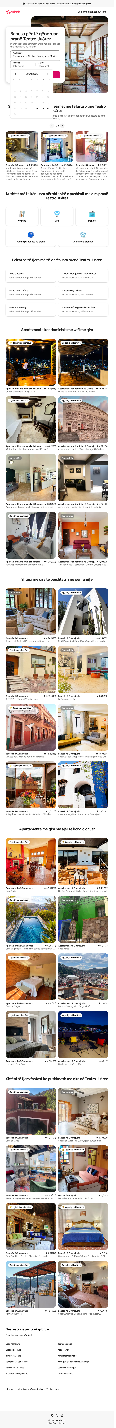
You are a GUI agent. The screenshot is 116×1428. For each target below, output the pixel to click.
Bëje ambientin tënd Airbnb (92, 11)
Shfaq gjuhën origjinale (80, 3)
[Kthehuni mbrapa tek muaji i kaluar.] (15, 74)
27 (31, 108)
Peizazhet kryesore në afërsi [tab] (19, 1335)
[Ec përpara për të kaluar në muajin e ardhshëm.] (48, 74)
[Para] (62, 125)
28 (37, 108)
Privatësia (52, 1423)
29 (42, 108)
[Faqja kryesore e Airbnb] (13, 11)
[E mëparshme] (52, 125)
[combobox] (35, 56)
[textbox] (23, 66)
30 (48, 108)
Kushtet (62, 1423)
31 (15, 114)
